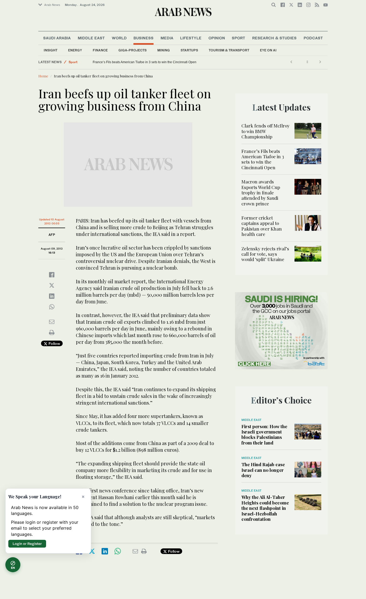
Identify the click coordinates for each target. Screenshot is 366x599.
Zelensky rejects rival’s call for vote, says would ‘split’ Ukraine (265, 254)
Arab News (52, 5)
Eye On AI (268, 50)
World (119, 38)
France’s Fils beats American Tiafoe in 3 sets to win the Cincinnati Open (144, 62)
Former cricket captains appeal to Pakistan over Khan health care (261, 226)
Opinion (216, 38)
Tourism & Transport (229, 50)
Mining (163, 50)
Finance (100, 50)
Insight (50, 50)
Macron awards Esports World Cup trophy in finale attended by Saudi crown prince (260, 192)
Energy (75, 50)
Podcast (313, 38)
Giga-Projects (132, 50)
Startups (189, 50)
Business (143, 38)
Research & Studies (274, 38)
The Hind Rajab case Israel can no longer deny (263, 469)
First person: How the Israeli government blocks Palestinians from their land (264, 434)
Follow (53, 343)
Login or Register (27, 543)
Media (166, 38)
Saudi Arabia (57, 38)
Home (43, 76)
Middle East (91, 38)
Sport (238, 38)
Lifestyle (190, 38)
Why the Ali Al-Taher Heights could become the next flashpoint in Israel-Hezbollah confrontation (265, 508)
